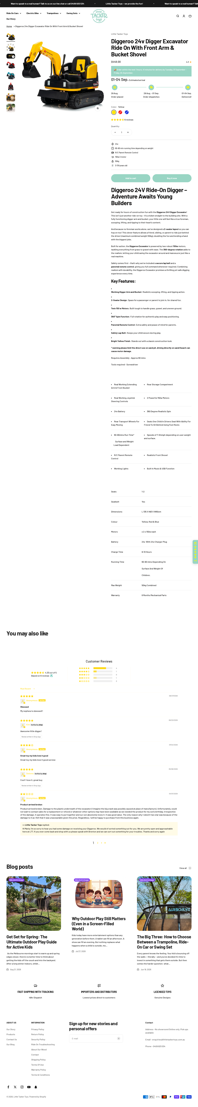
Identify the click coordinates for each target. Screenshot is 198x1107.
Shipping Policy (38, 1059)
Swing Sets (72, 13)
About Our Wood (39, 1049)
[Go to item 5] (10, 76)
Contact (35, 1054)
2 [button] (97, 842)
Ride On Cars (12, 13)
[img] (26, 696)
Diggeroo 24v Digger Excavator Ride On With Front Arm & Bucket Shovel (49, 26)
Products (10, 1034)
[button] (117, 119)
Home (9, 26)
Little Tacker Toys (119, 34)
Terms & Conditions (40, 1074)
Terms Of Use (37, 1064)
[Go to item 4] (10, 65)
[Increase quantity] (128, 132)
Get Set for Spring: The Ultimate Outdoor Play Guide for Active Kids (31, 942)
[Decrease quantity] (115, 132)
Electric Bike (33, 13)
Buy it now (172, 178)
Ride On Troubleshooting (43, 1044)
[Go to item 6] (10, 87)
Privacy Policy (37, 1029)
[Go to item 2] (10, 47)
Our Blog (10, 1044)
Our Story (10, 18)
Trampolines (52, 13)
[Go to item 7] (10, 97)
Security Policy (38, 1039)
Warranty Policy (38, 1069)
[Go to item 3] (10, 56)
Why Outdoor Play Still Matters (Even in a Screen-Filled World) (99, 923)
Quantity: (115, 126)
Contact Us (11, 1039)
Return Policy (37, 1034)
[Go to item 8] (10, 108)
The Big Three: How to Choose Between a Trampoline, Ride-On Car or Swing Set (164, 942)
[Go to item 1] (10, 37)
